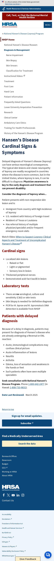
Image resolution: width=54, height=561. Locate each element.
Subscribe (26, 423)
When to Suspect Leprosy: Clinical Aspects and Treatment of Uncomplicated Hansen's (26, 240)
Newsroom (6, 460)
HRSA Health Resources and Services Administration (11, 487)
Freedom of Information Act (12, 523)
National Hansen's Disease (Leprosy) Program (24, 33)
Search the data (27, 443)
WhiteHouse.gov (8, 556)
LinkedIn (18, 495)
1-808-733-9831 (18, 387)
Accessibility (6, 514)
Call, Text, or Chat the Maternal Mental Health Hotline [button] (27, 16)
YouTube (13, 495)
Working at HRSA (9, 471)
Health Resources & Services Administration (23, 9)
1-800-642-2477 (36, 384)
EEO (4, 467)
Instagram (22, 495)
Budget (5, 464)
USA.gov (5, 542)
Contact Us (8, 500)
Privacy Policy (7, 537)
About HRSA (7, 475)
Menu (47, 25)
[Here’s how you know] (27, 3)
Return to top (8, 409)
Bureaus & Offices (9, 456)
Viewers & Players (8, 546)
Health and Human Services (12, 528)
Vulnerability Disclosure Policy (13, 551)
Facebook (3, 495)
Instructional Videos (13, 76)
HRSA (9, 24)
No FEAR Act (6, 532)
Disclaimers (6, 519)
